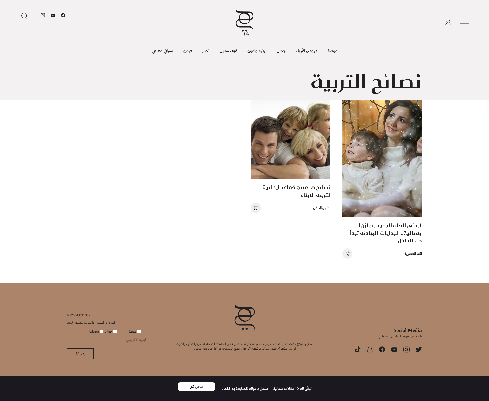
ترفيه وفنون (256, 50)
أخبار (205, 50)
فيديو (187, 50)
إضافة (80, 353)
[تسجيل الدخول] (448, 23)
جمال (281, 50)
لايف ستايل (228, 50)
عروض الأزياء (306, 50)
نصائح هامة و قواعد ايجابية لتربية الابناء (296, 190)
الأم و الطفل (321, 207)
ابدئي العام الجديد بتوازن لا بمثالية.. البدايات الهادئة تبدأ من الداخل (386, 232)
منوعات (94, 331)
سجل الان (196, 386)
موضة (332, 50)
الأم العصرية (413, 253)
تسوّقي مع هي (162, 50)
